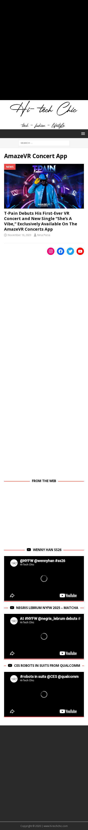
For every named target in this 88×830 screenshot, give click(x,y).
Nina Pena (43, 235)
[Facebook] (60, 251)
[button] (82, 133)
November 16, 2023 (19, 235)
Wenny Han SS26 (47, 549)
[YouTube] (80, 251)
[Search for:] (44, 143)
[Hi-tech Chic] (44, 127)
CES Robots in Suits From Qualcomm (47, 665)
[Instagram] (50, 251)
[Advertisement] (44, 52)
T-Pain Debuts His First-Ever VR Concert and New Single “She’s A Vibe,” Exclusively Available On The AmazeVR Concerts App (40, 221)
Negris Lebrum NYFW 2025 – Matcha (47, 607)
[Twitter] (70, 251)
